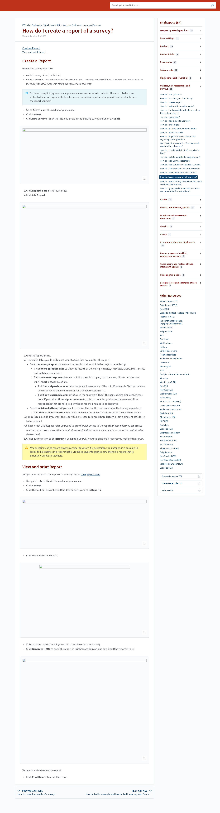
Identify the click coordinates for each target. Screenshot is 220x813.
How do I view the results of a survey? (178, 172)
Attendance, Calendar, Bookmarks (177, 244)
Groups (165, 234)
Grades (165, 199)
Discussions (168, 62)
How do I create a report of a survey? (67, 31)
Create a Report (31, 48)
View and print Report (34, 52)
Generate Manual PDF (172, 476)
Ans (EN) (164, 386)
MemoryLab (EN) (168, 417)
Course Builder (169, 54)
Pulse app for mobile (172, 275)
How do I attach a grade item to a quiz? (178, 128)
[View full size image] (85, 154)
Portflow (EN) (166, 390)
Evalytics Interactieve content (174, 374)
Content (166, 46)
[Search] (212, 5)
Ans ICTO (164, 309)
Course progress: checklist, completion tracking (173, 255)
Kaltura (163, 347)
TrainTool (164, 362)
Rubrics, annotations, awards (177, 207)
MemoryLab (165, 366)
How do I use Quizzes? (171, 94)
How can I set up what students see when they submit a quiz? (180, 112)
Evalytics (164, 425)
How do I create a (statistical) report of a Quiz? (179, 152)
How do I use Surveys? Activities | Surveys (180, 164)
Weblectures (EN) (168, 393)
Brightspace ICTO (168, 305)
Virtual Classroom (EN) (170, 401)
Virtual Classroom (168, 351)
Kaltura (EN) (165, 397)
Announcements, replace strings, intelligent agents (177, 265)
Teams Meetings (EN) (170, 405)
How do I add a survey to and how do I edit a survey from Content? (181, 183)
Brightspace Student (170, 432)
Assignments (168, 70)
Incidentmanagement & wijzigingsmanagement (171, 322)
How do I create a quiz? (171, 102)
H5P (162, 370)
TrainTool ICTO (167, 316)
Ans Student (166, 436)
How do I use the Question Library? (176, 98)
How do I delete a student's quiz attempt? (180, 157)
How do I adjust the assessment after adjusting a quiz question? (178, 138)
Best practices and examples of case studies (178, 284)
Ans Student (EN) (168, 456)
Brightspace (166, 331)
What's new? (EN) (168, 382)
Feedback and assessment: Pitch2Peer (173, 217)
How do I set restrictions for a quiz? (177, 106)
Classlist (166, 226)
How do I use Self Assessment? (175, 161)
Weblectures (166, 343)
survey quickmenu (90, 474)
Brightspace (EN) (52, 25)
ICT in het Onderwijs (32, 25)
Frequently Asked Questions (176, 30)
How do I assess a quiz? (171, 132)
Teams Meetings (168, 354)
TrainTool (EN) (166, 413)
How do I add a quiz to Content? (175, 121)
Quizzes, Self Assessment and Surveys (82, 25)
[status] (84, 97)
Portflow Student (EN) (170, 460)
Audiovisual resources (171, 409)
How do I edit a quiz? (170, 117)
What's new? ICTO (168, 301)
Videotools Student (169, 448)
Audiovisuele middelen (171, 358)
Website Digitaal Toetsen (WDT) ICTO (178, 313)
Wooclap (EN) (166, 429)
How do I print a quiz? (170, 124)
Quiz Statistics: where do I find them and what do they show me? (179, 145)
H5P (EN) (164, 421)
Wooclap (164, 378)
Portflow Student (168, 440)
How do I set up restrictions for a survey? (180, 168)
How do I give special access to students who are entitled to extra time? (180, 190)
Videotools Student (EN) (171, 464)
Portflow (164, 339)
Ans (162, 335)
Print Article (167, 490)
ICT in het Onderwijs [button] (14, 1)
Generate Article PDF (172, 483)
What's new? (166, 327)
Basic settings (169, 38)
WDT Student (166, 444)
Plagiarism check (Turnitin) (175, 78)
